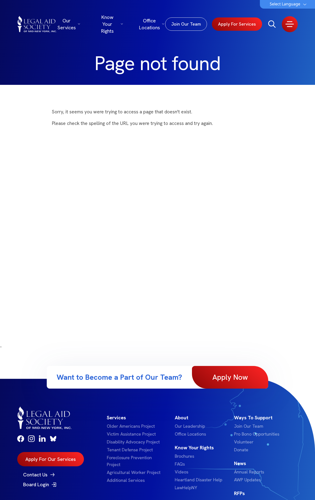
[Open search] (272, 24)
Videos (181, 472)
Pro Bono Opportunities (256, 434)
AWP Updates (247, 480)
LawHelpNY (186, 487)
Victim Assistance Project (131, 434)
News (240, 463)
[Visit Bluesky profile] (53, 438)
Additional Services (126, 480)
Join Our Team (248, 426)
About (181, 417)
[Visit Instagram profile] (31, 438)
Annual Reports (249, 472)
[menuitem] (134, 449)
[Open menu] (290, 24)
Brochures (184, 456)
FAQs (180, 464)
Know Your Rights (107, 24)
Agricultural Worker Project (133, 472)
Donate (241, 450)
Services (116, 417)
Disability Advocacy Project (133, 442)
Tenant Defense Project (130, 450)
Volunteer (243, 442)
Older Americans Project (131, 426)
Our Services (66, 24)
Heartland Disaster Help (198, 480)
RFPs (239, 493)
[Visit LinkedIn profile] (42, 438)
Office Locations (149, 24)
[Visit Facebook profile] (20, 438)
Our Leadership (190, 426)
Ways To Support (253, 417)
